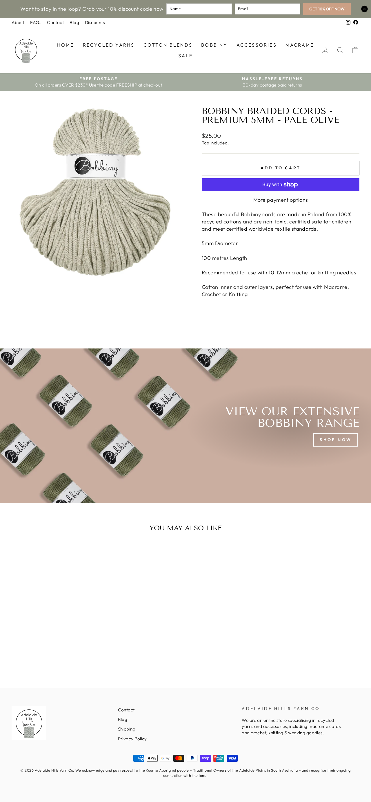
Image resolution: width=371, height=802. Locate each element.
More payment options (280, 200)
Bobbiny (214, 45)
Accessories (257, 45)
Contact (55, 22)
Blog (74, 22)
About (18, 22)
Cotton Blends (168, 45)
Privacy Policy (132, 739)
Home (65, 45)
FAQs (35, 22)
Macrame (299, 45)
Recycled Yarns (109, 45)
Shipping (127, 729)
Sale (185, 55)
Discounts (95, 22)
